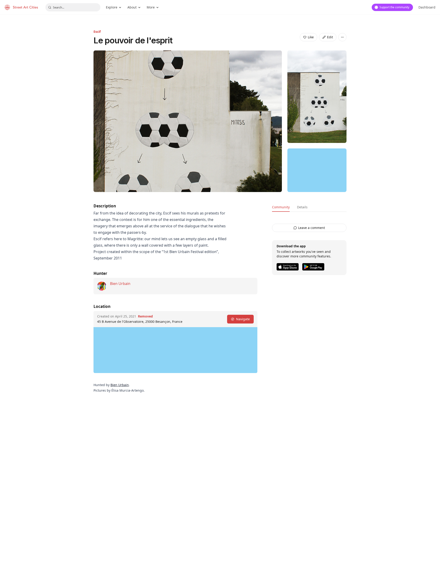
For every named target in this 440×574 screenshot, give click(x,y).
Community (281, 207)
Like (311, 37)
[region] (316, 170)
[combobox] (72, 7)
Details (302, 207)
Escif (97, 31)
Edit (330, 37)
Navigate (243, 319)
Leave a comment (311, 228)
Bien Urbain (120, 283)
